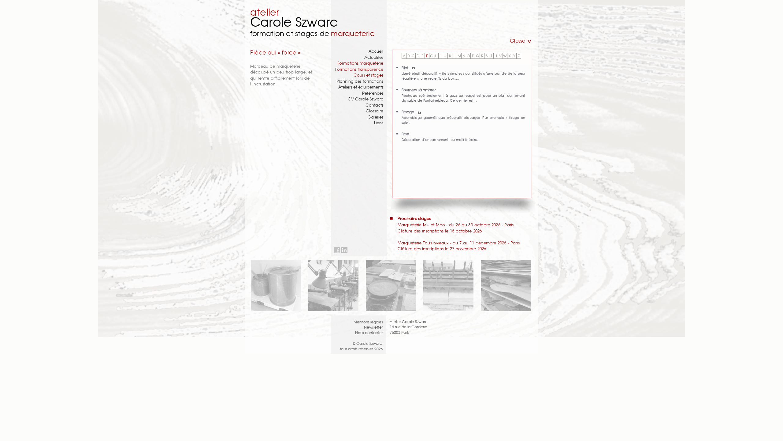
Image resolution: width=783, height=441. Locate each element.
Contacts (374, 105)
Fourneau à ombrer (419, 89)
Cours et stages (368, 75)
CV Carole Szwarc (365, 99)
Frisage (408, 111)
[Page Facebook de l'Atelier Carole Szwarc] (337, 250)
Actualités (373, 57)
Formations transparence (359, 69)
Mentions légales (368, 321)
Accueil (376, 51)
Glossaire (374, 111)
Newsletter (373, 327)
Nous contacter (369, 332)
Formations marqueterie (360, 63)
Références (372, 93)
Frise (405, 133)
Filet (405, 67)
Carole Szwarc (294, 21)
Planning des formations (359, 81)
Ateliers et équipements (360, 87)
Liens (378, 123)
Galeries (375, 117)
